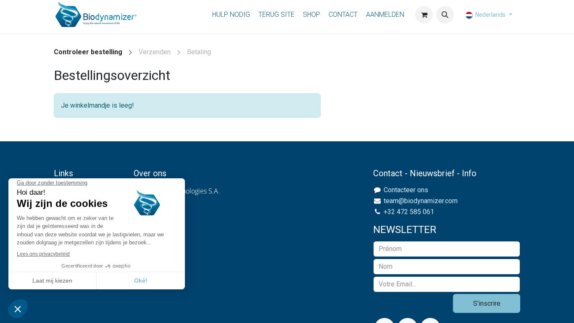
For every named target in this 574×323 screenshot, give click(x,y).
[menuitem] (231, 15)
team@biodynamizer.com (421, 201)
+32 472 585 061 (409, 212)
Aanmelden (385, 15)
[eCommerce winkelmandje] (424, 15)
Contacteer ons (406, 190)
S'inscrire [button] (486, 303)
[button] (445, 15)
